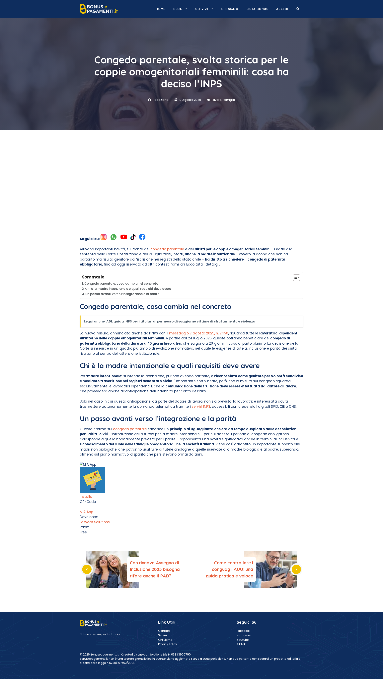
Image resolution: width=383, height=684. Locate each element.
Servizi (201, 9)
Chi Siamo (165, 640)
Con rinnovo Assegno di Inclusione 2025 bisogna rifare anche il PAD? (155, 569)
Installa (86, 496)
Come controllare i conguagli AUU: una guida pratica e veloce (229, 569)
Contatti (164, 631)
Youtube (243, 640)
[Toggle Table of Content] (294, 277)
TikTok (241, 644)
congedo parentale (167, 249)
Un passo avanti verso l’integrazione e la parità (122, 294)
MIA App (86, 512)
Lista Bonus (257, 9)
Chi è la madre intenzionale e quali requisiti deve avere (128, 289)
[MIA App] (92, 491)
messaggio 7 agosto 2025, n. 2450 (198, 333)
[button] (297, 9)
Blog (178, 9)
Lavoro (216, 100)
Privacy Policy (167, 644)
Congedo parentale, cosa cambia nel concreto (121, 283)
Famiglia (229, 100)
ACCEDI (282, 9)
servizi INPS (201, 406)
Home (160, 9)
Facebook (243, 631)
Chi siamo (230, 9)
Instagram (244, 635)
